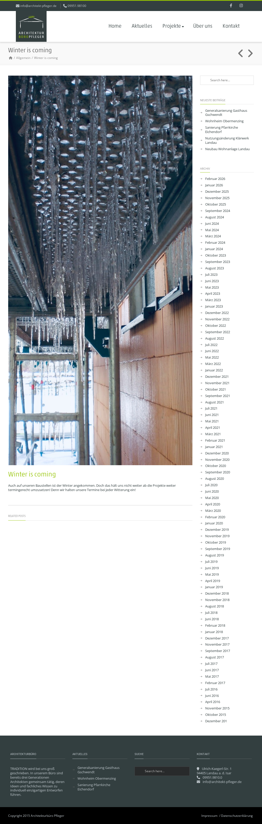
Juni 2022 (212, 351)
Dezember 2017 (217, 638)
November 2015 (217, 708)
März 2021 (213, 434)
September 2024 (217, 211)
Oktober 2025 (215, 204)
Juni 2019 (212, 568)
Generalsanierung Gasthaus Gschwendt (226, 112)
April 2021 (212, 427)
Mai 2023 (212, 287)
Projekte (171, 26)
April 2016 (212, 702)
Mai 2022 (212, 357)
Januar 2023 (214, 306)
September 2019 (217, 549)
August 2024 (214, 217)
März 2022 (213, 364)
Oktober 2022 (215, 325)
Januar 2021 (214, 447)
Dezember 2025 (217, 191)
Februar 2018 (215, 625)
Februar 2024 (215, 242)
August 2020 (214, 478)
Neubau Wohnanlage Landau (227, 149)
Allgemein (23, 58)
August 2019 (214, 555)
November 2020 (217, 459)
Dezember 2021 (217, 376)
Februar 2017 (215, 683)
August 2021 (214, 402)
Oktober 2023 (215, 255)
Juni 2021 (212, 415)
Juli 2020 (211, 485)
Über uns (202, 26)
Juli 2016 (211, 689)
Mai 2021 (212, 421)
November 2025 (217, 198)
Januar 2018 (214, 632)
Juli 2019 (211, 561)
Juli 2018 (211, 613)
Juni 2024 (212, 223)
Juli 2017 (211, 664)
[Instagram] (241, 6)
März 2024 (213, 236)
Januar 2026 (214, 185)
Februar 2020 (215, 517)
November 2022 (217, 319)
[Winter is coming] (100, 270)
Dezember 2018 (217, 593)
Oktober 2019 (215, 542)
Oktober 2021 (215, 389)
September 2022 (217, 332)
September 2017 (217, 651)
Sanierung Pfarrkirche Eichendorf (221, 129)
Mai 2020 (212, 498)
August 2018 (214, 606)
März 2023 (213, 300)
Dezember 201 (216, 721)
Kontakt (231, 26)
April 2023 (212, 293)
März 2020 (213, 510)
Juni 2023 (212, 281)
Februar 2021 (215, 440)
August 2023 (214, 268)
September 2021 (217, 396)
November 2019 (217, 536)
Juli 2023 (211, 274)
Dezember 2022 (217, 313)
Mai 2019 (212, 574)
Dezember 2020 (217, 453)
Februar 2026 (215, 179)
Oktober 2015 (215, 715)
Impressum (209, 815)
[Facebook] (231, 6)
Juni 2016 (212, 696)
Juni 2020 (212, 491)
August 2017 (214, 657)
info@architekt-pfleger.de (38, 6)
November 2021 (217, 383)
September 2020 (217, 472)
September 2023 (217, 262)
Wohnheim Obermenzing (224, 121)
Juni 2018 (212, 619)
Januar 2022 (214, 370)
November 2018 (217, 600)
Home (115, 26)
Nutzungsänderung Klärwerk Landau (227, 140)
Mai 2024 (212, 230)
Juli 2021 (211, 408)
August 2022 (214, 338)
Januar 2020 (214, 523)
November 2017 (217, 644)
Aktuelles (142, 26)
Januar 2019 (214, 587)
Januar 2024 (214, 249)
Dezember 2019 (217, 529)
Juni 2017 (212, 670)
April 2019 (212, 581)
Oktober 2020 (215, 466)
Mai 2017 (212, 676)
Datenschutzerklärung (237, 815)
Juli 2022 (211, 345)
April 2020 (212, 504)
